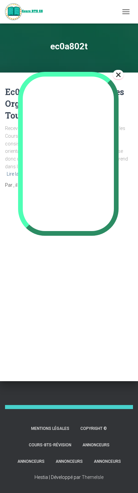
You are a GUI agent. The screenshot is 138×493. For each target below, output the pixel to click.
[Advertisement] (69, 278)
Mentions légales (50, 428)
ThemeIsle (93, 477)
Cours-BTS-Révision (50, 445)
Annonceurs (96, 445)
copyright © (93, 428)
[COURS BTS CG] (26, 11)
